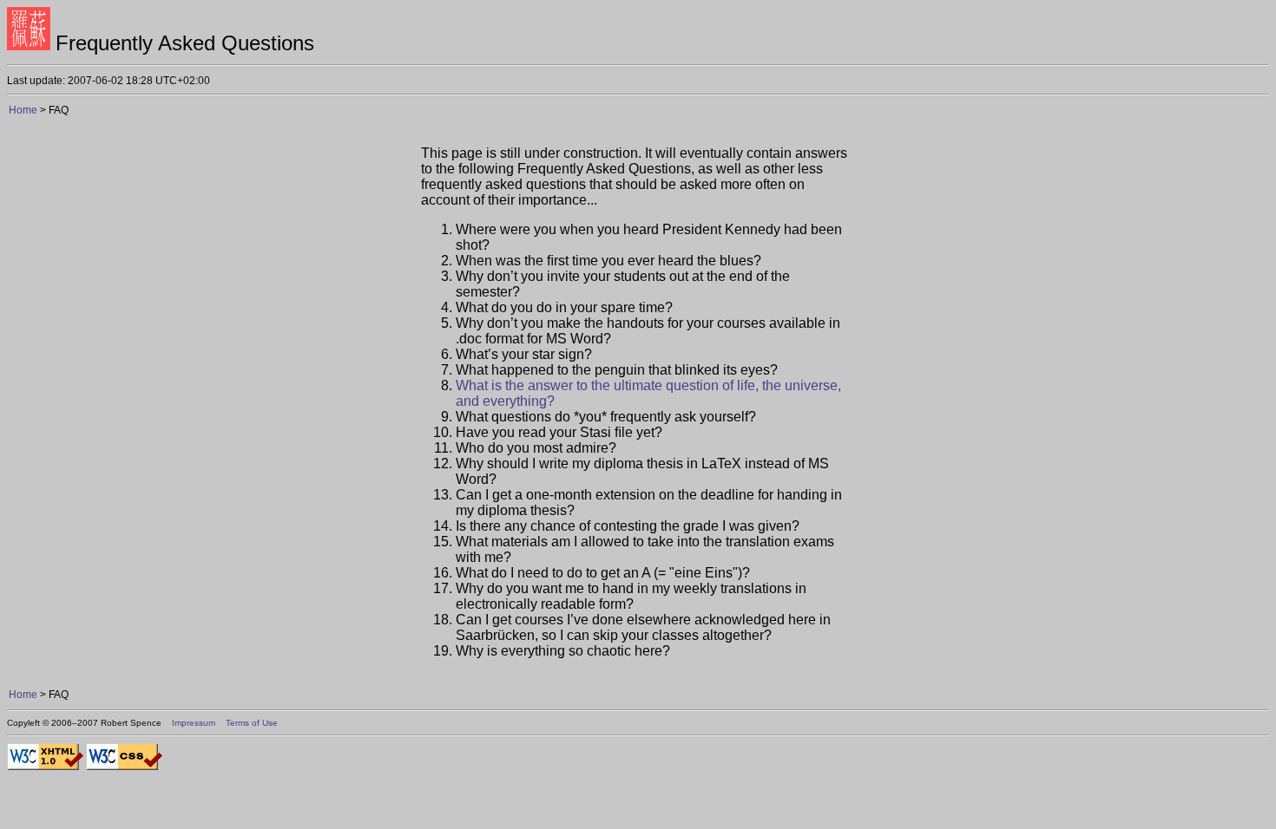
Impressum (193, 723)
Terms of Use (252, 723)
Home (24, 110)
